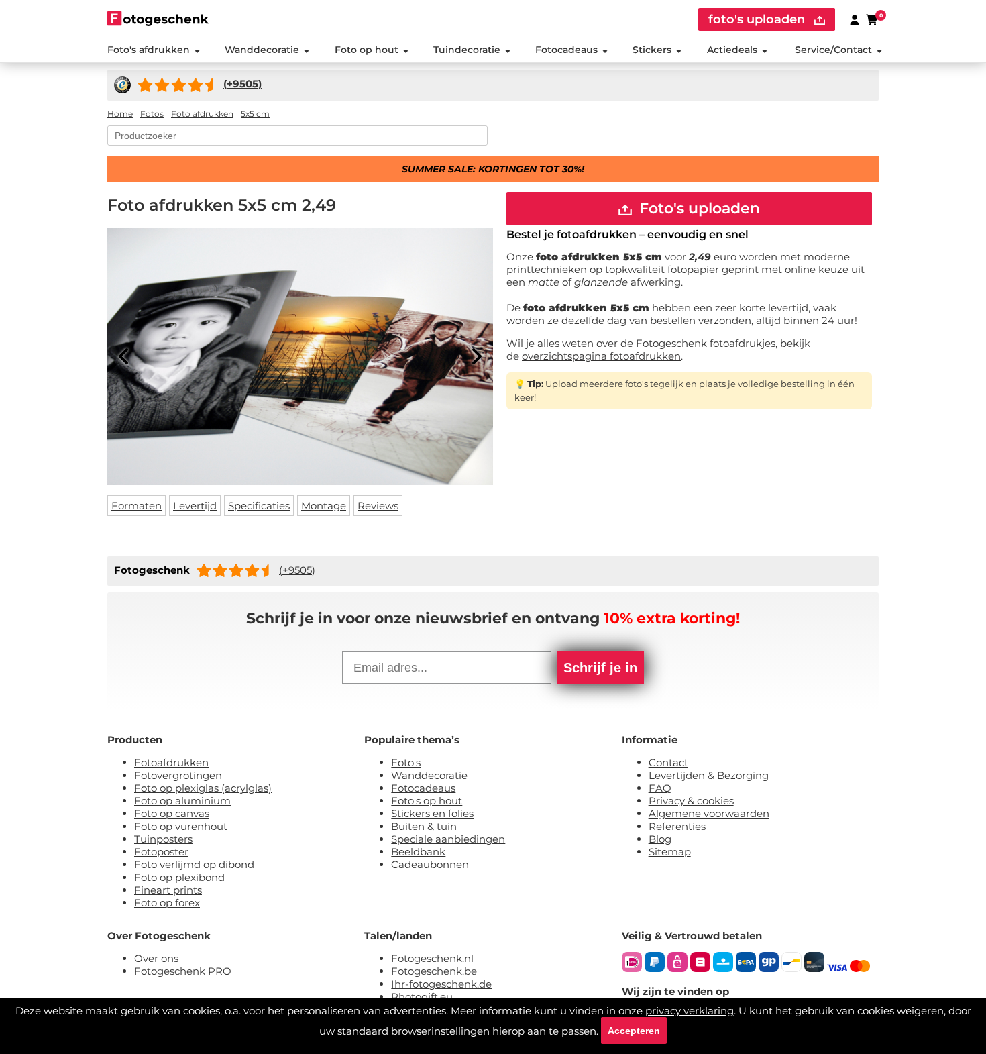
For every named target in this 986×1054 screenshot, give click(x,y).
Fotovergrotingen (178, 775)
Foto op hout (366, 50)
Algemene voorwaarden (709, 813)
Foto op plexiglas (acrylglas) (203, 788)
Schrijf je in (600, 667)
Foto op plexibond (179, 877)
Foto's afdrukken (148, 50)
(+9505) (297, 570)
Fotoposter (161, 851)
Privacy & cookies (691, 800)
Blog (660, 839)
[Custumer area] (854, 19)
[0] (872, 19)
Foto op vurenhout (180, 826)
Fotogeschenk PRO (182, 971)
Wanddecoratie (262, 50)
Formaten (136, 505)
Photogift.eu (422, 996)
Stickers (652, 50)
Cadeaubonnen (430, 864)
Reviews (378, 505)
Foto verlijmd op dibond (194, 864)
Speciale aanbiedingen (448, 839)
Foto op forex (167, 902)
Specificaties (259, 505)
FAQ (660, 788)
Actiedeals (732, 50)
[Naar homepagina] (158, 18)
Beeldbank (418, 851)
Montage (323, 505)
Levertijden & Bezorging (709, 775)
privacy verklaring (689, 1010)
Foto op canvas (171, 813)
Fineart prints (168, 890)
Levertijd (195, 505)
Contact (668, 762)
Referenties (677, 826)
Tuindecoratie (466, 50)
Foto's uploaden (697, 208)
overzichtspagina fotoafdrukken (601, 356)
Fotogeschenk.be (434, 971)
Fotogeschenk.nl (432, 958)
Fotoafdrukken (171, 762)
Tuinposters (163, 839)
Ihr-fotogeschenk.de (441, 984)
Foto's (406, 762)
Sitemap (670, 851)
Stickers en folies (432, 813)
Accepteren (634, 1030)
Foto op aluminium (182, 800)
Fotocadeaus (566, 50)
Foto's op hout (426, 800)
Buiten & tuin (424, 826)
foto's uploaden (758, 19)
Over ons (156, 958)
